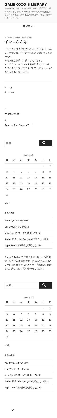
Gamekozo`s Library (26, 4)
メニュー (30, 26)
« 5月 (7, 203)
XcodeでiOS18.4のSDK (16, 220)
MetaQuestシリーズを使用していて (23, 233)
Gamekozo (27, 37)
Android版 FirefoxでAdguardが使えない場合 (26, 239)
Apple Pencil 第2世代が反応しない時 (23, 245)
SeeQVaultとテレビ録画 (17, 226)
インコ (11, 92)
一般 (10, 88)
